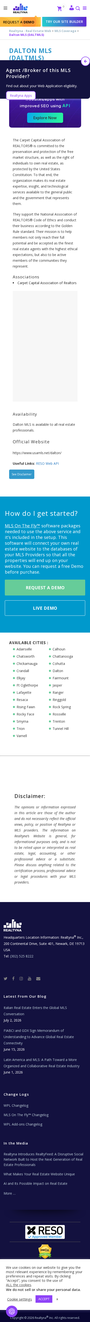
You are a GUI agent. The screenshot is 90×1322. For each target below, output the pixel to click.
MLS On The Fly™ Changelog (26, 1115)
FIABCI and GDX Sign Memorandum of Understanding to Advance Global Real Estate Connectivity (39, 1036)
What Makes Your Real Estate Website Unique (39, 1174)
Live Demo (45, 608)
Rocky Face (25, 714)
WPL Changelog (16, 1105)
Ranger (58, 692)
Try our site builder (64, 21)
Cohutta (59, 663)
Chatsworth (26, 656)
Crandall (23, 670)
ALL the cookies (18, 1285)
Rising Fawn (26, 707)
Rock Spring (62, 707)
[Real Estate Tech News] (38, 978)
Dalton (58, 670)
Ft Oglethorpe (27, 685)
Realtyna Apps (21, 95)
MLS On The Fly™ (22, 526)
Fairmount (61, 678)
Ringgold (59, 699)
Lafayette (24, 692)
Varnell (22, 735)
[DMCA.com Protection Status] (45, 1251)
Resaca (22, 699)
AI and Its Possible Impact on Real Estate (35, 1183)
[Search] (77, 9)
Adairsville (24, 649)
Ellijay (21, 678)
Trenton (59, 721)
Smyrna (22, 721)
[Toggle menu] (83, 8)
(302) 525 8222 (21, 956)
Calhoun (59, 649)
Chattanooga (63, 656)
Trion (21, 728)
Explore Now (45, 117)
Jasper (57, 685)
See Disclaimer (22, 474)
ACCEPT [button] (43, 1299)
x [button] (57, 1299)
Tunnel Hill (61, 728)
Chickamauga (27, 663)
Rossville (59, 714)
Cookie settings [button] (19, 1299)
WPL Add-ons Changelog (23, 1124)
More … (10, 1193)
